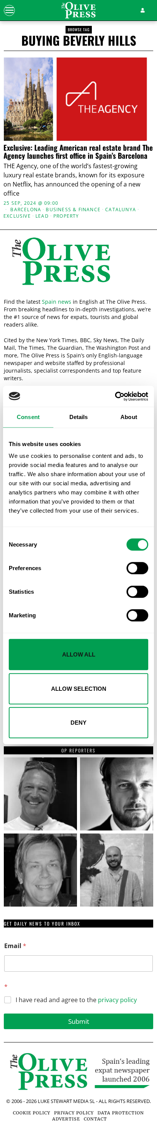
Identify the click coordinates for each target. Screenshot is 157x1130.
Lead (42, 216)
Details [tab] (78, 417)
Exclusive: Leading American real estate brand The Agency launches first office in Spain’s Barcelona (78, 151)
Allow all (78, 654)
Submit (78, 1021)
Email (15, 946)
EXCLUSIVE (17, 216)
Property (66, 216)
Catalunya (120, 210)
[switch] (137, 568)
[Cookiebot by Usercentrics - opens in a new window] (115, 396)
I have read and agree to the (76, 1000)
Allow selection (78, 688)
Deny (78, 722)
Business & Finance (73, 210)
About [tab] (128, 417)
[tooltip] (40, 793)
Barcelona (25, 210)
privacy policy (117, 1000)
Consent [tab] (28, 417)
